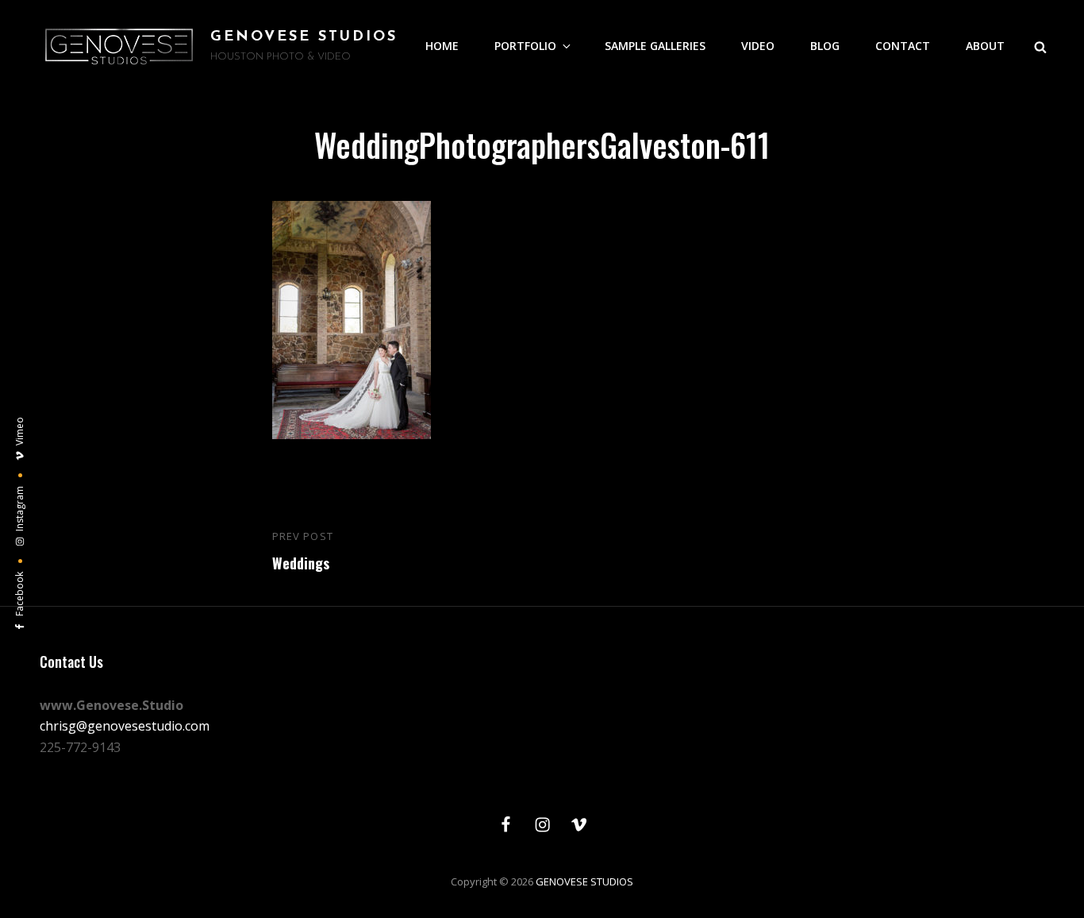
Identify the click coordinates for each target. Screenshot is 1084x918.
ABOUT (985, 45)
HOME (442, 45)
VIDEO (758, 45)
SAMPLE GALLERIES (655, 45)
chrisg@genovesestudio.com (124, 726)
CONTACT (902, 45)
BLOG (825, 45)
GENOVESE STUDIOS (304, 37)
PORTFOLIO (525, 45)
